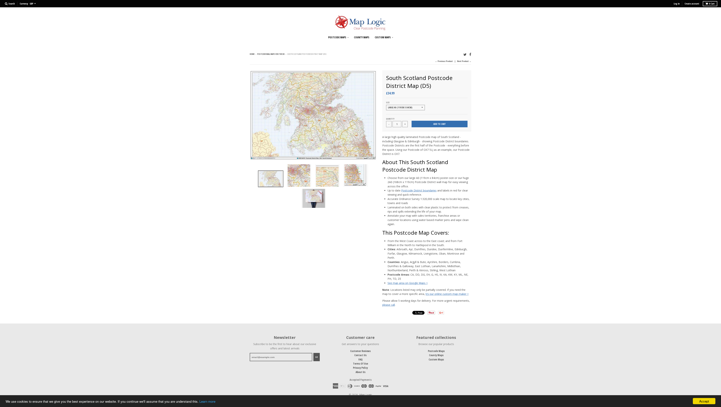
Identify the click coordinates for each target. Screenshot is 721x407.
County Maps (361, 37)
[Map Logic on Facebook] (470, 54)
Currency (24, 3)
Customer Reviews (360, 351)
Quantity (390, 119)
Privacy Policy (360, 367)
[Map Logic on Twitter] (465, 54)
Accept (704, 401)
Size (387, 102)
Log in (677, 3)
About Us (360, 372)
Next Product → (464, 61)
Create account (692, 3)
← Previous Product (444, 61)
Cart (712, 3)
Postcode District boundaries (419, 190)
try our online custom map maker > (447, 294)
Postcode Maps (337, 37)
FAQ (360, 359)
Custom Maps (383, 37)
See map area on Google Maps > (408, 283)
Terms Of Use (360, 363)
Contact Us (360, 355)
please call (388, 305)
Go (316, 357)
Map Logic (365, 394)
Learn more (207, 401)
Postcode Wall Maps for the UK (270, 54)
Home (252, 54)
